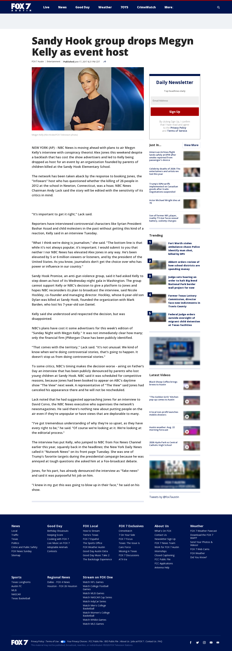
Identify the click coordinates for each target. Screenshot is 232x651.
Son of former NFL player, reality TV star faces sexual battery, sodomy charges (163, 218)
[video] (191, 385)
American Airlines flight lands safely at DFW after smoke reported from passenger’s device (162, 156)
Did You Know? (198, 557)
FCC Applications (164, 563)
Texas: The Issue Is (129, 543)
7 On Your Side (127, 534)
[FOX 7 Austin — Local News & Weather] (22, 7)
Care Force (125, 547)
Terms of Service (177, 131)
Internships (161, 551)
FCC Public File (163, 559)
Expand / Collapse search (219, 7)
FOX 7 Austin (38, 61)
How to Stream (91, 530)
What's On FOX (163, 530)
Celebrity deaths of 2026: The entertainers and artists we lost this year (164, 171)
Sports (16, 577)
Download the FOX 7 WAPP (201, 536)
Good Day (54, 526)
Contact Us (161, 534)
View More (191, 145)
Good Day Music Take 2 (96, 555)
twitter (197, 642)
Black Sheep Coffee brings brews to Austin (163, 383)
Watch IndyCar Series (94, 601)
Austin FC (16, 586)
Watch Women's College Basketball (96, 614)
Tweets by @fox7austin (164, 497)
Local (14, 530)
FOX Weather (197, 553)
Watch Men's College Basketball (94, 607)
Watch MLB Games (93, 593)
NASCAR (16, 594)
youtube (211, 642)
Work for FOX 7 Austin (167, 547)
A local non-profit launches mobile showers (163, 413)
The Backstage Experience (97, 559)
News (15, 526)
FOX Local (90, 526)
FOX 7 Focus (126, 539)
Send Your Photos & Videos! (201, 543)
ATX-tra (123, 559)
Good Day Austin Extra (95, 551)
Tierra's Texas (90, 534)
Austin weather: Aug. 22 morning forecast (162, 428)
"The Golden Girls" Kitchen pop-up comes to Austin (163, 398)
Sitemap (15, 555)
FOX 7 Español (91, 539)
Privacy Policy (178, 127)
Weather (196, 526)
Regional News (58, 577)
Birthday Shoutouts (57, 530)
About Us (162, 526)
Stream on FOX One (98, 577)
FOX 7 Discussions (129, 555)
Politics (15, 543)
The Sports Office (92, 543)
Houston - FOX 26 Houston (62, 586)
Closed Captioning (164, 555)
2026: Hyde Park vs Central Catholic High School (163, 444)
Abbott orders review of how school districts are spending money (184, 265)
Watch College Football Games (95, 587)
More (168, 7)
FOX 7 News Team (165, 543)
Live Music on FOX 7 (58, 543)
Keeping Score (55, 534)
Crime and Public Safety (24, 547)
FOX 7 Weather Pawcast (203, 530)
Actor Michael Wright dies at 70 (164, 202)
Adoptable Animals (57, 547)
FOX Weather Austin (94, 547)
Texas (14, 539)
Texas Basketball (20, 598)
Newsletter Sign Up (165, 539)
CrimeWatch (125, 530)
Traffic (15, 534)
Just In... (155, 145)
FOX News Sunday (21, 551)
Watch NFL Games (93, 582)
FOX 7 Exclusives (131, 526)
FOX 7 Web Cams (199, 549)
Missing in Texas (128, 551)
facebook (190, 642)
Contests (52, 551)
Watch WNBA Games (94, 619)
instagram (204, 642)
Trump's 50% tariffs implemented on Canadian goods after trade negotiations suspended (163, 187)
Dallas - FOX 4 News (58, 582)
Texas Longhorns (21, 582)
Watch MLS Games (93, 623)
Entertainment (53, 61)
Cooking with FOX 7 (58, 539)
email (218, 642)
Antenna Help (162, 567)
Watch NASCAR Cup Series (97, 597)
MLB (14, 590)
